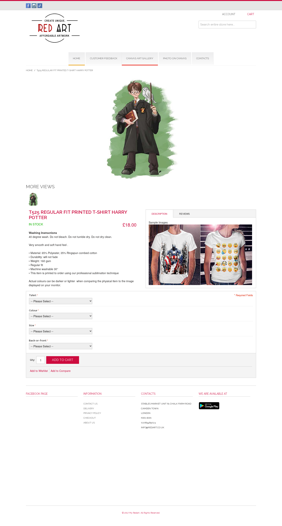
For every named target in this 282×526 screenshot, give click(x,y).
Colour (33, 310)
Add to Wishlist (39, 371)
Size (31, 325)
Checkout (89, 418)
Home (29, 70)
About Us (89, 422)
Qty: (32, 359)
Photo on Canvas (174, 58)
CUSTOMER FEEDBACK (103, 58)
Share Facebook (86, 370)
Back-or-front (37, 340)
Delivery (88, 408)
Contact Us (90, 403)
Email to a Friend (78, 370)
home (76, 58)
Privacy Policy (92, 413)
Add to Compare (61, 371)
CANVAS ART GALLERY (139, 58)
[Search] (252, 24)
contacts (202, 58)
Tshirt (32, 295)
